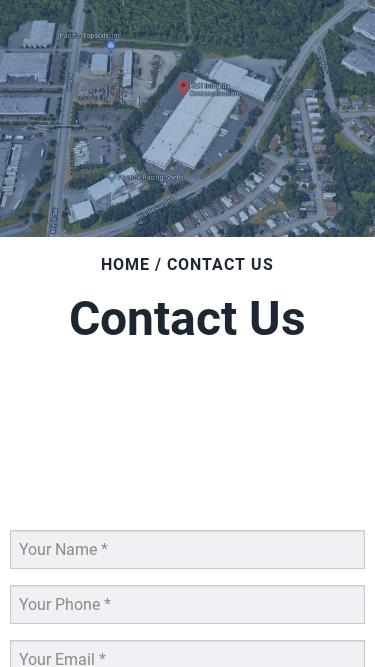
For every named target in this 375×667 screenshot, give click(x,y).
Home (125, 264)
